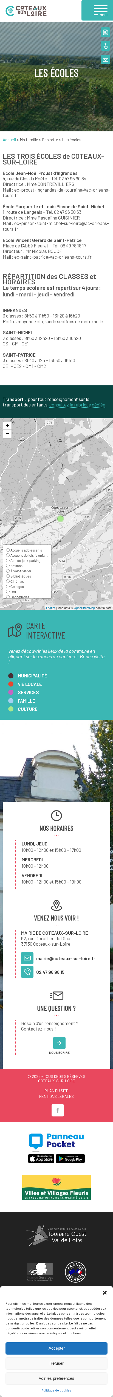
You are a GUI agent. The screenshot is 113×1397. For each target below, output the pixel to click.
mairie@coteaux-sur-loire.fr (65, 958)
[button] (105, 1292)
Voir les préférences (56, 1378)
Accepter (57, 1348)
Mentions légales (56, 1096)
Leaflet (50, 607)
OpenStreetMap (84, 607)
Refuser (56, 1363)
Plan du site (56, 1090)
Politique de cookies (56, 1390)
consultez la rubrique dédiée (77, 404)
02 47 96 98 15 (50, 972)
